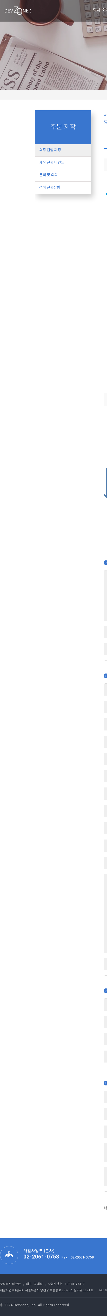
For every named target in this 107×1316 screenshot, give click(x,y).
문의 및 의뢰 (48, 175)
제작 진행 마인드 (51, 163)
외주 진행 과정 (50, 150)
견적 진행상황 (49, 188)
